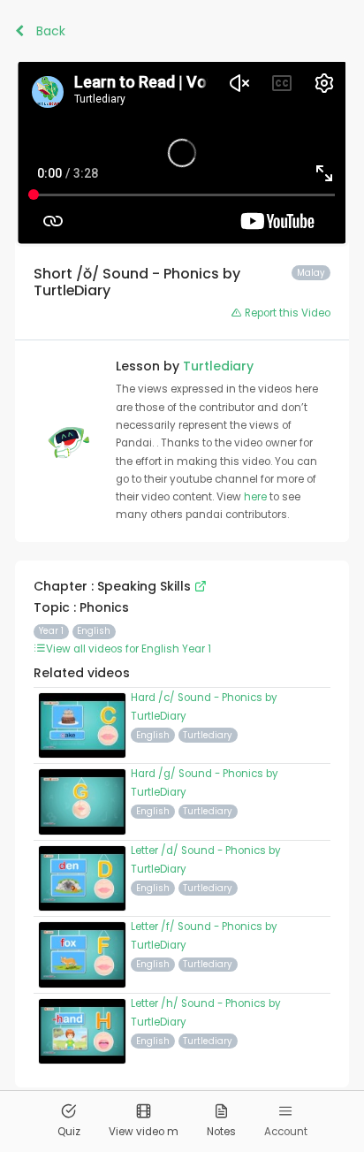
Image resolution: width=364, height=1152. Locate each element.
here (256, 497)
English (93, 631)
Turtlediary (218, 366)
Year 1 (51, 631)
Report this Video (286, 313)
